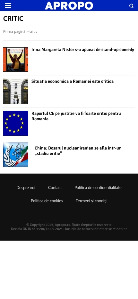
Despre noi (25, 187)
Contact (55, 187)
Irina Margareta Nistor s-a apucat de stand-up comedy (82, 49)
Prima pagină (14, 31)
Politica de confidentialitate (98, 187)
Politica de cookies (47, 200)
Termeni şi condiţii (92, 200)
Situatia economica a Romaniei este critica (72, 81)
